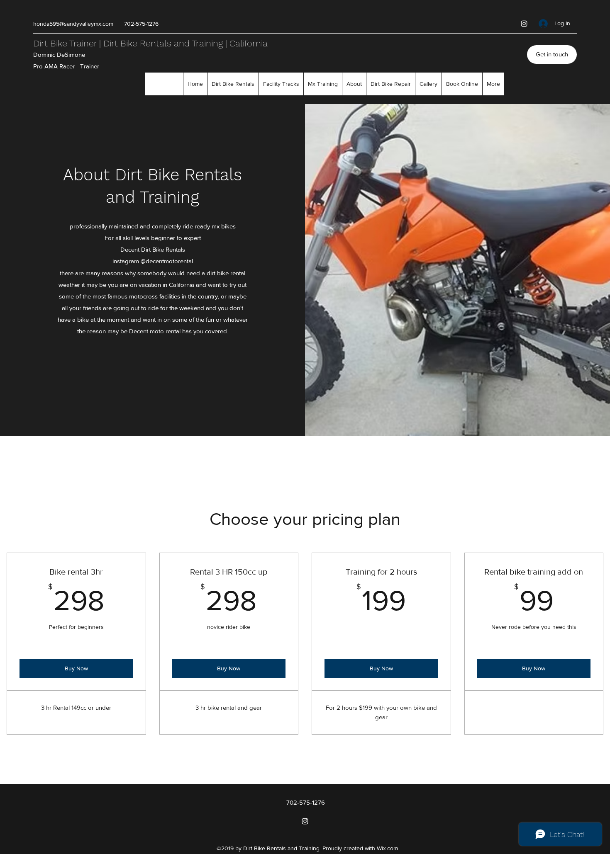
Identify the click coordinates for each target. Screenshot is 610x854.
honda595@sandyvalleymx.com (73, 23)
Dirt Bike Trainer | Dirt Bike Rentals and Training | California (150, 43)
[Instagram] (524, 23)
